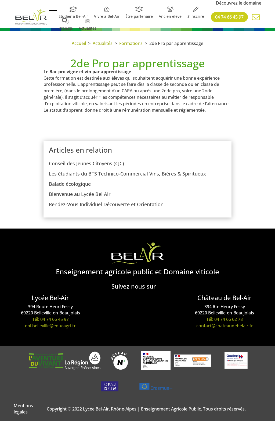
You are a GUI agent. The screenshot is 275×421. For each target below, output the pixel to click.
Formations (131, 43)
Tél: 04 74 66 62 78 (224, 319)
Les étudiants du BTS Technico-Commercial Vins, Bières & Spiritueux (127, 173)
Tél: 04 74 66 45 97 (50, 319)
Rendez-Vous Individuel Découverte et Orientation (106, 204)
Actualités (103, 43)
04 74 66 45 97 (229, 17)
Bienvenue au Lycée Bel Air (80, 194)
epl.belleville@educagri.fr (50, 326)
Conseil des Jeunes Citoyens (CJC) (86, 163)
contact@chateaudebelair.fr (224, 326)
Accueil (79, 43)
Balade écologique (70, 184)
